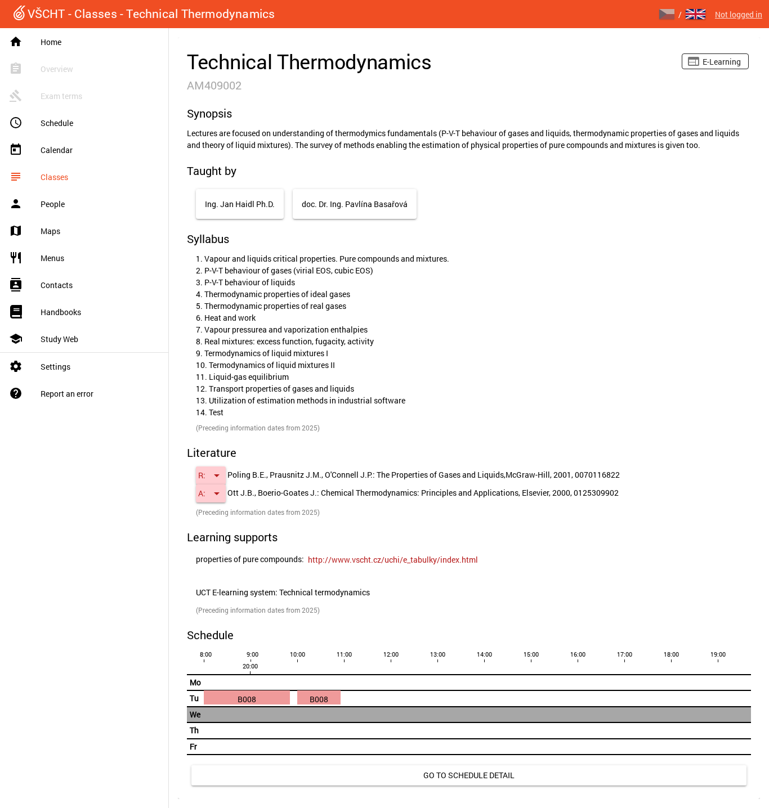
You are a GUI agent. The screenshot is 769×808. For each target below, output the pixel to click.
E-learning (722, 61)
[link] (393, 560)
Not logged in (738, 14)
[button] (211, 475)
